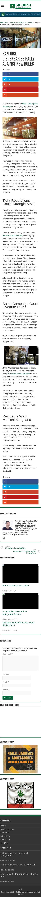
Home (4, 23)
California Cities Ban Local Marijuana (14, 854)
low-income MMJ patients (19, 374)
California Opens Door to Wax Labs (18, 864)
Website (6, 689)
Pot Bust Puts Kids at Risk (16, 585)
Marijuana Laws (7, 829)
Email (6, 682)
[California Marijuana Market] (20, 5)
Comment (8, 654)
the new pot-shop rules (12, 235)
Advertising (5, 836)
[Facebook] (21, 889)
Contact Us (5, 840)
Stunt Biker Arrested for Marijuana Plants (15, 612)
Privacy (21, 894)
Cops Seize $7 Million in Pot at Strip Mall (19, 875)
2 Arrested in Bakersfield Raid (15, 547)
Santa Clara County (24, 23)
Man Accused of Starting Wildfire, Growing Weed (24, 551)
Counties (12, 23)
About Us (4, 833)
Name (6, 674)
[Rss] (19, 889)
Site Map (4, 843)
